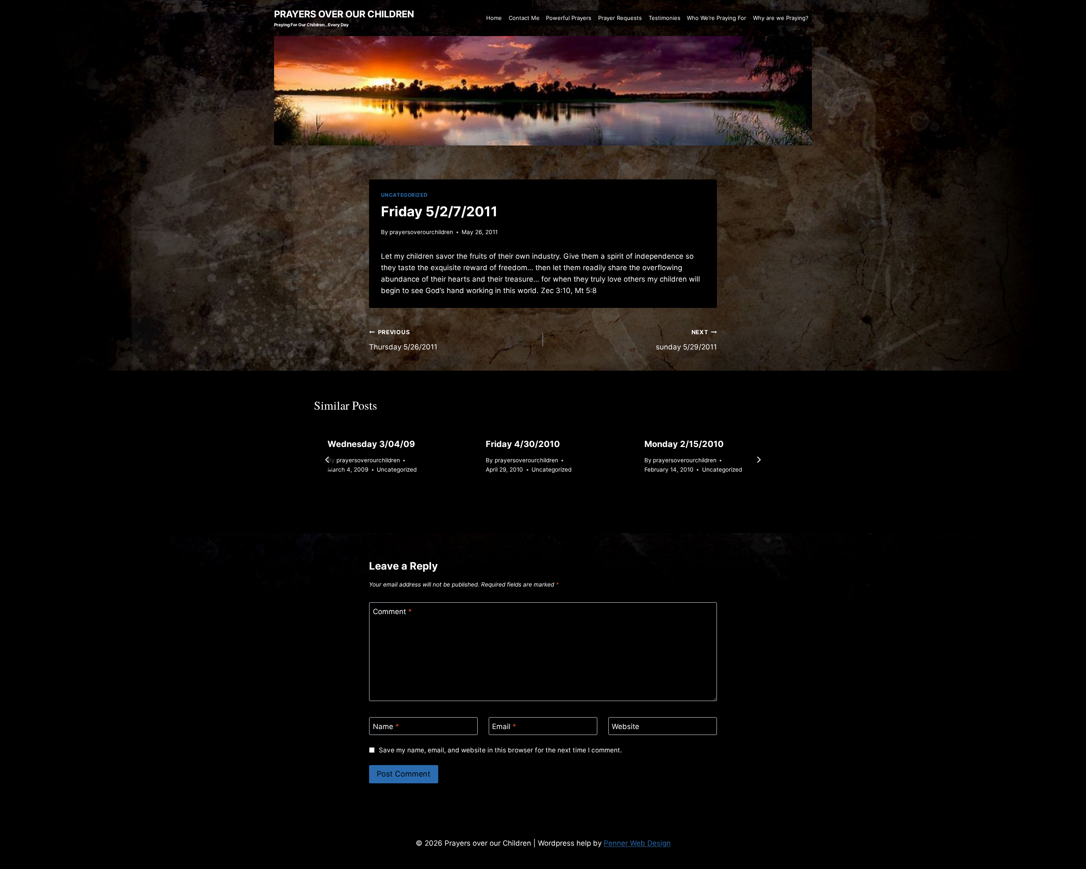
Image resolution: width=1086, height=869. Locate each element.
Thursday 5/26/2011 (403, 340)
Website (625, 726)
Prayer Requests (620, 17)
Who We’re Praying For (716, 17)
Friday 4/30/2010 (523, 444)
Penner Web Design (637, 843)
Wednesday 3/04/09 (371, 444)
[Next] (758, 460)
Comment (392, 611)
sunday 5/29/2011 (686, 340)
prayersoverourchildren (421, 232)
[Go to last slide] (327, 460)
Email (504, 726)
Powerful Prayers (568, 17)
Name (386, 726)
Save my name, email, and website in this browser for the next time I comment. (500, 750)
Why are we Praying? (781, 17)
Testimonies (664, 17)
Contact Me (524, 17)
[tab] (526, 502)
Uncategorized (404, 195)
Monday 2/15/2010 (684, 444)
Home (494, 17)
